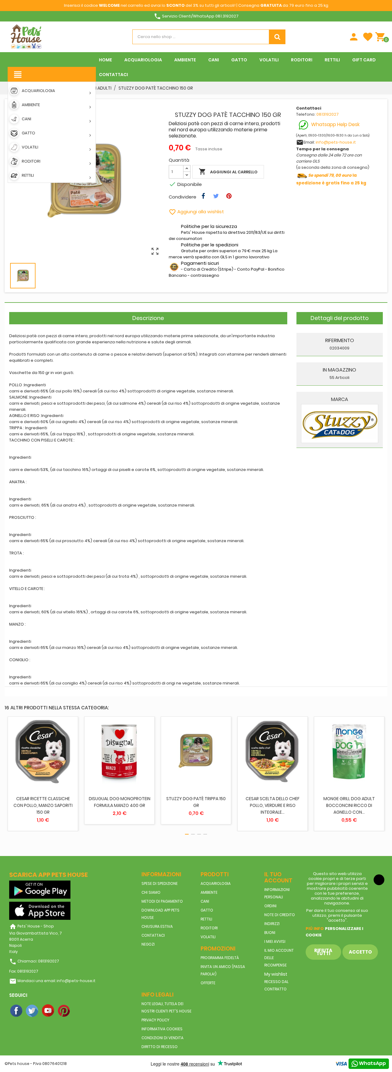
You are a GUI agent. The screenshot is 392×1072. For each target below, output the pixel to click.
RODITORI (209, 928)
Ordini (270, 905)
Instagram (80, 1011)
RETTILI (206, 919)
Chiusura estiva (157, 926)
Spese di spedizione (159, 883)
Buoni (269, 932)
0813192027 (327, 114)
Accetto (360, 952)
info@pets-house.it (336, 142)
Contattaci (153, 935)
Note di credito (279, 914)
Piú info (315, 928)
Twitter (32, 1011)
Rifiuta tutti (323, 952)
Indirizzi (272, 923)
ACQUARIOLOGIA (216, 883)
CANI (205, 901)
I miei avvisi (274, 941)
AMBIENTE (209, 892)
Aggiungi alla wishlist (196, 211)
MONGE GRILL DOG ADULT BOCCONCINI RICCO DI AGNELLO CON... (349, 805)
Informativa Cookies (162, 1029)
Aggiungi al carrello (228, 171)
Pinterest (64, 1011)
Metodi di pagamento (162, 901)
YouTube (48, 1011)
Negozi (148, 944)
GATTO (207, 910)
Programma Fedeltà (220, 957)
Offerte (208, 982)
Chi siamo (150, 892)
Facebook (16, 1011)
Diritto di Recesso (159, 1046)
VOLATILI (208, 936)
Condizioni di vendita (162, 1037)
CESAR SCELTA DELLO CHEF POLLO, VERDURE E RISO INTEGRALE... (273, 805)
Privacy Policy (155, 1020)
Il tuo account (278, 877)
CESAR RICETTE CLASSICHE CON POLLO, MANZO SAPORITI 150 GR (43, 805)
